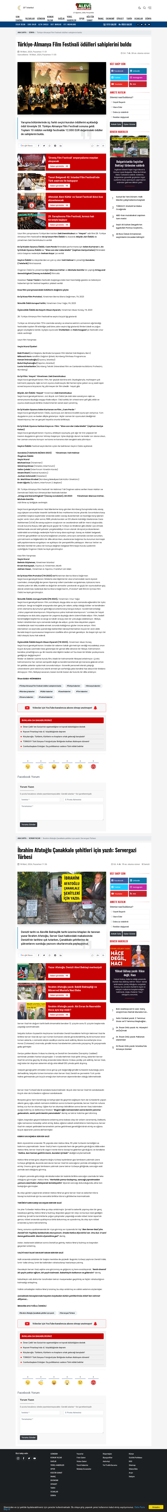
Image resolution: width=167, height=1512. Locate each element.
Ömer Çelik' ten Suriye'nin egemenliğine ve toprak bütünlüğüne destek (54, 727)
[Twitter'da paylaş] (44, 145)
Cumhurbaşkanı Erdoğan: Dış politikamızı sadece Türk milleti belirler (53, 746)
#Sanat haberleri (64, 692)
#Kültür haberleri (46, 692)
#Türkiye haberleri (73, 686)
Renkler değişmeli (121, 117)
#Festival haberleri (45, 697)
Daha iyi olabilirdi (120, 112)
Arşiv (131, 1473)
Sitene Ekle (133, 1469)
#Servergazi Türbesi (67, 1313)
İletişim (132, 1477)
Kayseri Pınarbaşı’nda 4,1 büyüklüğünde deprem (44, 732)
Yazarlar (80, 1454)
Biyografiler (107, 1458)
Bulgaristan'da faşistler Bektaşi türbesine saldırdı (130, 163)
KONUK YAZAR (50, 18)
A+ (98, 146)
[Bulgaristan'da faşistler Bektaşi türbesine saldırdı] (130, 147)
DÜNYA (148, 18)
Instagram (137, 77)
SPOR (81, 18)
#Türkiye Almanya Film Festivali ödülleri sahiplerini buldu (40, 686)
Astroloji (106, 1461)
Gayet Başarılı (119, 102)
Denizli (146, 864)
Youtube (118, 84)
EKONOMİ (110, 18)
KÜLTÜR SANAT (90, 18)
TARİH (129, 18)
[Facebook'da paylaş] (38, 145)
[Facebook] (137, 24)
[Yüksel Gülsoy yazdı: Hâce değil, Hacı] (130, 956)
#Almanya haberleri (93, 686)
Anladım (156, 1507)
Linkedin (136, 71)
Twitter (117, 77)
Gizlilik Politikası (135, 1458)
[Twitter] (141, 24)
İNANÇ (101, 18)
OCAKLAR (138, 18)
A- (103, 146)
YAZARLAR (30, 18)
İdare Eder (117, 107)
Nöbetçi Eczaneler (84, 1469)
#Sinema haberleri (26, 697)
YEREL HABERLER (71, 18)
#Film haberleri (82, 692)
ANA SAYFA (22, 32)
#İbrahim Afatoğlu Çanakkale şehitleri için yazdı (36, 1313)
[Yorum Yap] (92, 145)
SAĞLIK (61, 18)
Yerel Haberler (82, 1465)
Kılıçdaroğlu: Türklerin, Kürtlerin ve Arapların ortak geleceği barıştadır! (54, 736)
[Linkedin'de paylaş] (60, 145)
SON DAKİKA (19, 18)
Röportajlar (107, 1454)
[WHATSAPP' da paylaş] (49, 145)
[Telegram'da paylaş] (55, 145)
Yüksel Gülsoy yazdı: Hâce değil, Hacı (130, 973)
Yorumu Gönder (29, 824)
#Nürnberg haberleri (27, 692)
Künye (131, 1454)
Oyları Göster (129, 124)
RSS (134, 84)
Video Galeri (82, 1461)
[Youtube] (149, 24)
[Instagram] (145, 24)
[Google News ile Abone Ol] (26, 145)
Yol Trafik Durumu (110, 1465)
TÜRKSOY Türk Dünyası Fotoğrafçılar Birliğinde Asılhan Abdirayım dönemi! (56, 741)
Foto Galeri (81, 1458)
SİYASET (120, 18)
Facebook (118, 71)
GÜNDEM (41, 18)
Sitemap (132, 1465)
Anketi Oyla (116, 124)
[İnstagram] (18, 1458)
